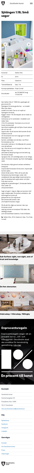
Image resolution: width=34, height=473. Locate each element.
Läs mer (17, 345)
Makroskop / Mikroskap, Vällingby (15, 314)
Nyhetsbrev (5, 420)
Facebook (4, 424)
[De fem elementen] (17, 274)
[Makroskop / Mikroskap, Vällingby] (17, 301)
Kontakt (4, 443)
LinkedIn (4, 431)
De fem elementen (8, 286)
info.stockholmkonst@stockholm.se (13, 409)
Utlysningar (5, 454)
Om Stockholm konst (8, 446)
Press (3, 450)
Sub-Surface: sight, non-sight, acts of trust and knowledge (16, 257)
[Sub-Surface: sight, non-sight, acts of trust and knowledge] (17, 244)
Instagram (4, 428)
